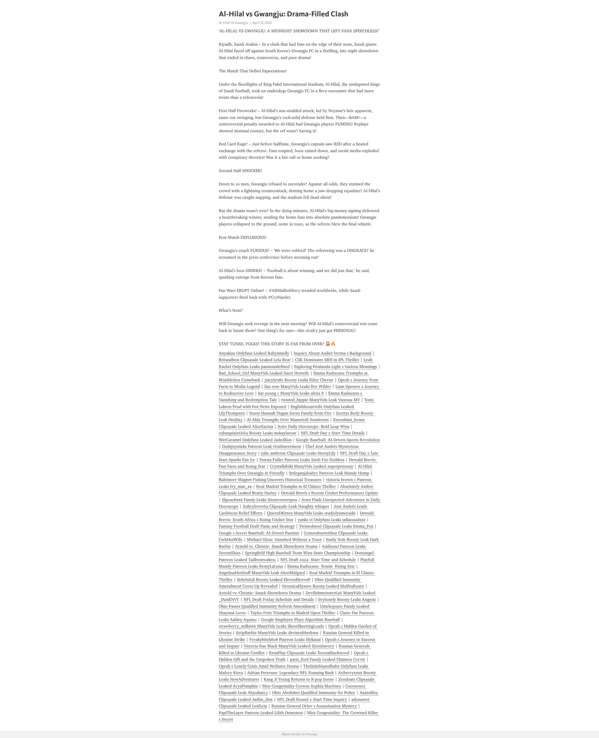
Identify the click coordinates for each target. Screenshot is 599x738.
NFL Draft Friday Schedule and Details (279, 599)
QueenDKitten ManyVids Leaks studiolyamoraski (311, 513)
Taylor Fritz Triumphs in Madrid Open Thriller (292, 612)
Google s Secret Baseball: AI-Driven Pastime (259, 533)
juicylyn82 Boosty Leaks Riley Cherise (299, 379)
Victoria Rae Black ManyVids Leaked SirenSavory (289, 646)
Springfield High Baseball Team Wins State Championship (297, 552)
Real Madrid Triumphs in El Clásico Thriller (296, 486)
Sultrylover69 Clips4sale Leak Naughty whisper (286, 506)
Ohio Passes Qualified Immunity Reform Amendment (267, 606)
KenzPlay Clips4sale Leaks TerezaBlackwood (309, 652)
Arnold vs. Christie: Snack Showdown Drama (276, 546)
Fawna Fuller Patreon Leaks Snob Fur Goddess (301, 459)
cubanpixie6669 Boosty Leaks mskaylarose (257, 433)
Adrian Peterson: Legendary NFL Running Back (290, 672)
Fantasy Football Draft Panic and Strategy (257, 526)
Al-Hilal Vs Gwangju (233, 23)
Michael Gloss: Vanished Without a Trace (284, 539)
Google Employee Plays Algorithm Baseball (300, 619)
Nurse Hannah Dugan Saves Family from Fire (290, 413)
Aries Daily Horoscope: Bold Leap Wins (313, 426)
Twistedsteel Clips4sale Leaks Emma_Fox (336, 526)
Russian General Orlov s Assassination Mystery (314, 706)
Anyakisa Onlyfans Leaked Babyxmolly (254, 353)
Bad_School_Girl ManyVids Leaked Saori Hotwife (264, 373)
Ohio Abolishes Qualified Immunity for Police (313, 692)
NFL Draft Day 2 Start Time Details (333, 433)
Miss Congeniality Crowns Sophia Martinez (301, 686)
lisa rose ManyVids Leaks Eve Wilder (297, 386)
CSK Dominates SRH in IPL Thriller (327, 359)
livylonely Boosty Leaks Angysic (347, 599)
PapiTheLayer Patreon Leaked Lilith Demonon (261, 712)
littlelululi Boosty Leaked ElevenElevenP (273, 579)
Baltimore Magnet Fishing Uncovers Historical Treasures (270, 479)
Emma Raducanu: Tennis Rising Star (321, 566)
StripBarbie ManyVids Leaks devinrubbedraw (277, 632)
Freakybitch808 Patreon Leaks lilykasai (285, 639)
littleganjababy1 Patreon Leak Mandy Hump (329, 473)
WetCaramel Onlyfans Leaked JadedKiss (255, 439)
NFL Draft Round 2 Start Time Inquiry (312, 699)
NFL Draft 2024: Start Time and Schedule (318, 559)
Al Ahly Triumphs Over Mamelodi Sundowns (288, 419)
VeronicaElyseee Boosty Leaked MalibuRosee (323, 586)
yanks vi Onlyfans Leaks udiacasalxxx (331, 519)
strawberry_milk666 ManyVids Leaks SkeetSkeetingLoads (271, 626)
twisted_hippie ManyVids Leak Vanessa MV (320, 399)
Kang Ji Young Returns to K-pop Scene (299, 679)
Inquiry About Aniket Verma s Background (332, 353)
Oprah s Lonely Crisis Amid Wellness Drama (259, 666)
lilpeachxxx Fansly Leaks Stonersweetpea (259, 499)
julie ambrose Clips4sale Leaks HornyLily (298, 453)
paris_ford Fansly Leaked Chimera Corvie (327, 659)
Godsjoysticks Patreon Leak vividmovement (261, 446)
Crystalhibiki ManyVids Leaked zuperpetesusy (311, 466)
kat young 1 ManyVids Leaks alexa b (291, 393)
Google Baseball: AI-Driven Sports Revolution (338, 439)
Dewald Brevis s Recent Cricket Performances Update (329, 493)
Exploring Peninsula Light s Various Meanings (335, 366)
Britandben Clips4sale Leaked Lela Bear (255, 359)
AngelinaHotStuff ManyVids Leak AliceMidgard (262, 572)
